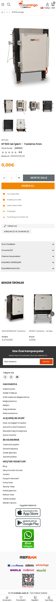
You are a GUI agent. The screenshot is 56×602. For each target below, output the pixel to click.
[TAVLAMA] (9, 12)
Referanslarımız (10, 413)
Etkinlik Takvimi (9, 503)
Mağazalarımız (10, 401)
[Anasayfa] (4, 12)
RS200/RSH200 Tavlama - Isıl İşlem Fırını (14, 331)
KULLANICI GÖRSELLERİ (11, 262)
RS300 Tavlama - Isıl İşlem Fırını (42, 331)
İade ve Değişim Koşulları (14, 423)
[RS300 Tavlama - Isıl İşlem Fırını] (42, 307)
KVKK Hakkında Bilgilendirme (16, 397)
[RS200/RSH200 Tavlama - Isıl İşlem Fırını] (14, 307)
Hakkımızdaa (9, 389)
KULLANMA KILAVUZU (10, 268)
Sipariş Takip (9, 486)
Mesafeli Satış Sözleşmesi (15, 431)
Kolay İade (8, 482)
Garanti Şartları (10, 457)
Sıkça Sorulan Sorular (13, 470)
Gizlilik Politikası (10, 393)
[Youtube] (17, 377)
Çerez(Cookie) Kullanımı (14, 427)
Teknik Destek (9, 499)
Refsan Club (8, 494)
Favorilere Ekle (14, 314)
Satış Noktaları (9, 409)
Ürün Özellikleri (8, 244)
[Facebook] (5, 377)
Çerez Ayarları (9, 435)
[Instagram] (11, 377)
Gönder (46, 361)
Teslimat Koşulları (11, 444)
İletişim (6, 405)
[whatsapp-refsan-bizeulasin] (28, 538)
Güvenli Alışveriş (10, 448)
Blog (5, 466)
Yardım (6, 474)
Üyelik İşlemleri (10, 453)
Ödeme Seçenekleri (10, 256)
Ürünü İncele (19, 314)
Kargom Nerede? (11, 478)
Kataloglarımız (9, 490)
